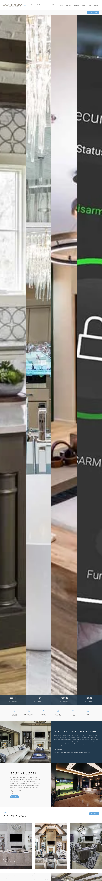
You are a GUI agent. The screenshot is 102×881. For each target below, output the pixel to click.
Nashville (56, 752)
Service (61, 5)
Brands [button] (83, 5)
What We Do (38, 5)
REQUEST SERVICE (93, 12)
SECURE (89, 698)
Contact (96, 5)
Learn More (14, 701)
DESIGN (13, 698)
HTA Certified (54, 5)
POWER (38, 698)
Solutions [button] (68, 5)
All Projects (94, 813)
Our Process (46, 5)
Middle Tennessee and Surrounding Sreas (80, 752)
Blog (90, 5)
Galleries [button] (76, 5)
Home (25, 5)
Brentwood (66, 752)
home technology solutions (83, 739)
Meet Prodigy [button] (31, 5)
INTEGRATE (64, 698)
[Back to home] (13, 5)
